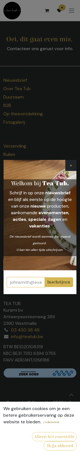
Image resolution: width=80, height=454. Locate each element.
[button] (54, 436)
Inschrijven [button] (58, 282)
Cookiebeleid (51, 422)
